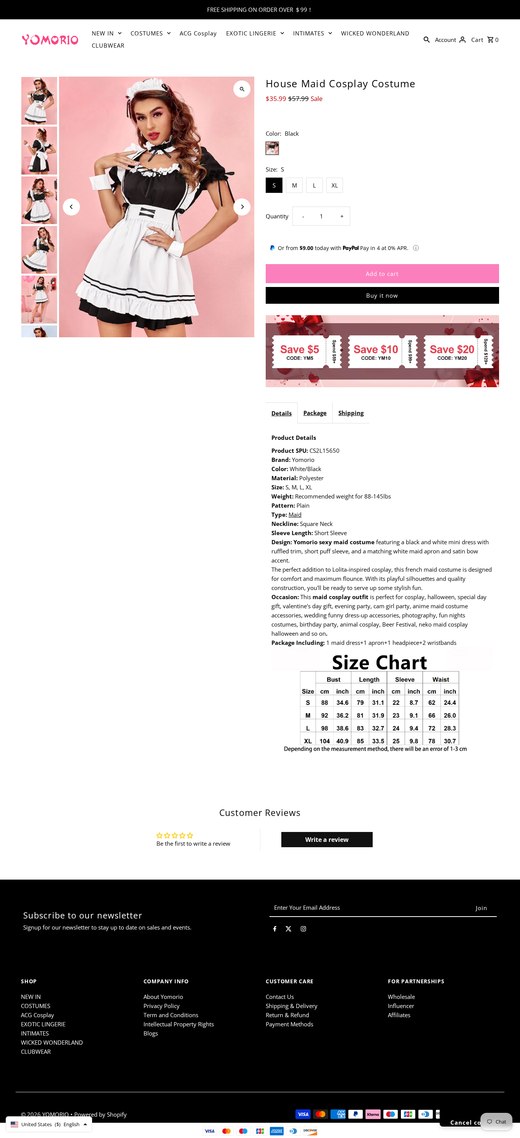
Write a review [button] (327, 839)
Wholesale (401, 996)
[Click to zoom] (241, 89)
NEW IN (103, 33)
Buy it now (382, 295)
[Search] (427, 38)
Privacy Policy (162, 1006)
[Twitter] (289, 929)
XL (335, 185)
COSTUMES (147, 33)
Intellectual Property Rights (179, 1024)
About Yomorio (163, 996)
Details (281, 413)
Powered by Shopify (100, 1114)
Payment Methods (289, 1024)
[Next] (241, 206)
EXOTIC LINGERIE (251, 33)
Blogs (151, 1033)
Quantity (277, 216)
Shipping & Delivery (291, 1006)
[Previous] (71, 206)
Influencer (401, 1006)
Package (315, 413)
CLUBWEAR (108, 45)
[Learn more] (416, 248)
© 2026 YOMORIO (45, 1114)
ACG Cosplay (198, 33)
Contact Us (280, 996)
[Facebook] (274, 929)
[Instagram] (303, 929)
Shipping (351, 413)
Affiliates (399, 1015)
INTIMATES (308, 33)
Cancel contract (476, 1122)
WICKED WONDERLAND (375, 33)
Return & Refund (287, 1015)
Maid (295, 514)
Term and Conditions (171, 1015)
